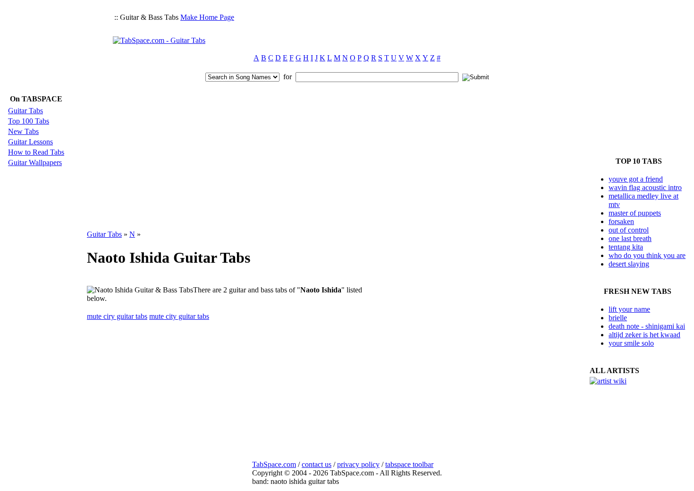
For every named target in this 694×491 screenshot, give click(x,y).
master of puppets (635, 213)
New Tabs (23, 131)
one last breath (630, 238)
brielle (618, 318)
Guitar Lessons (30, 142)
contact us (316, 464)
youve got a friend (636, 179)
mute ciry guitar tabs (117, 316)
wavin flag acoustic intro (645, 187)
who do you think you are (647, 255)
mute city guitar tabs (179, 316)
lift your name (629, 309)
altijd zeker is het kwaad (644, 335)
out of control (629, 230)
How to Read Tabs (36, 152)
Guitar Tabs (25, 111)
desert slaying (629, 264)
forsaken (621, 221)
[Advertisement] (409, 26)
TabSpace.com (274, 464)
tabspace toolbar (409, 464)
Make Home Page (207, 17)
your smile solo (631, 343)
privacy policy (358, 464)
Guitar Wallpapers (35, 162)
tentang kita (626, 247)
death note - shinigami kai (647, 326)
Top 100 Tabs (28, 121)
